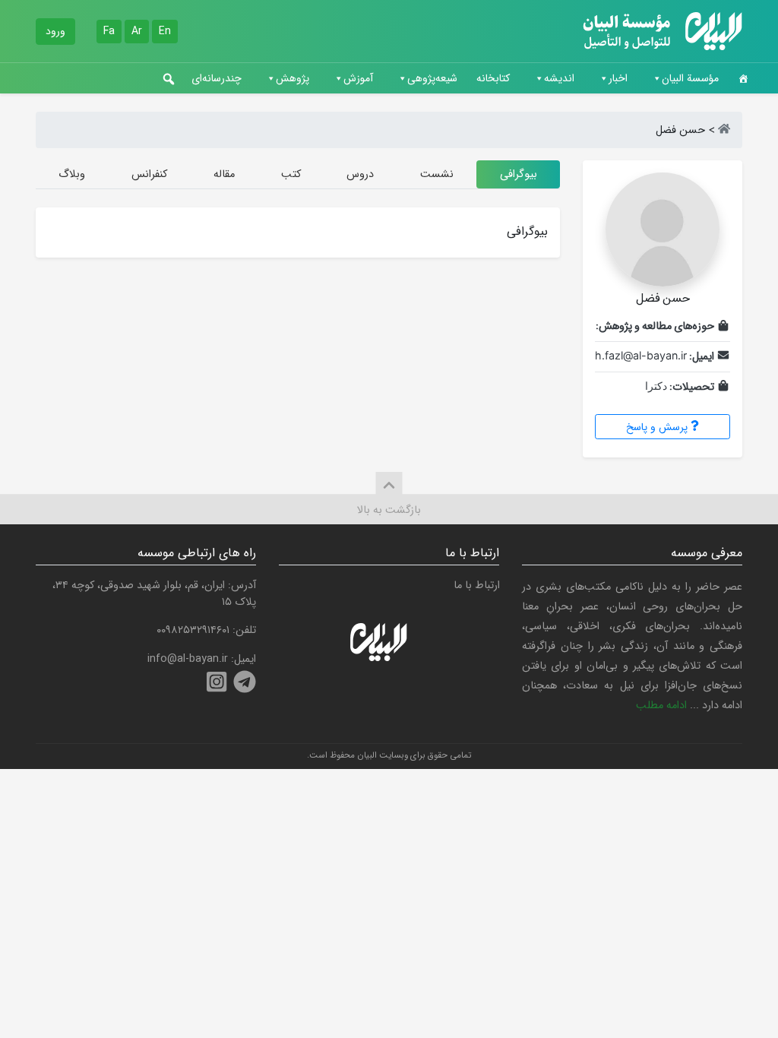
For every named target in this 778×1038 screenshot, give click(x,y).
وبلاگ (72, 174)
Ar (136, 31)
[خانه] (743, 78)
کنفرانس (149, 174)
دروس (360, 174)
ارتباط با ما (477, 585)
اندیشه (559, 78)
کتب (291, 174)
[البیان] (724, 130)
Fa (109, 31)
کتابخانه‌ (493, 78)
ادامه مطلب (661, 705)
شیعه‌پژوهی (432, 78)
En (165, 31)
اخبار (618, 78)
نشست (437, 174)
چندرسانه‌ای (216, 78)
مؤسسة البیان (690, 78)
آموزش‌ (358, 78)
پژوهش (292, 78)
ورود (55, 31)
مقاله (224, 174)
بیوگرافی (518, 174)
